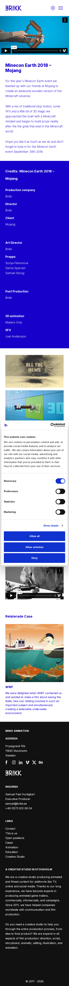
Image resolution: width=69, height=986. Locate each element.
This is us (11, 833)
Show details (51, 525)
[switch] (60, 491)
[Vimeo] (27, 762)
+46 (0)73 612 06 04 (18, 808)
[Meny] (61, 8)
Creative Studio (15, 856)
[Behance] (41, 762)
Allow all (34, 536)
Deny (34, 558)
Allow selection (34, 547)
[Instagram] (14, 762)
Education (11, 852)
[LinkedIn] (21, 762)
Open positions (14, 838)
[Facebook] (7, 762)
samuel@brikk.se (16, 803)
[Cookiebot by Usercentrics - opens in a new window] (50, 425)
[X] (34, 762)
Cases (9, 842)
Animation (11, 847)
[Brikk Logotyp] (13, 8)
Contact (10, 828)
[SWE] (53, 8)
